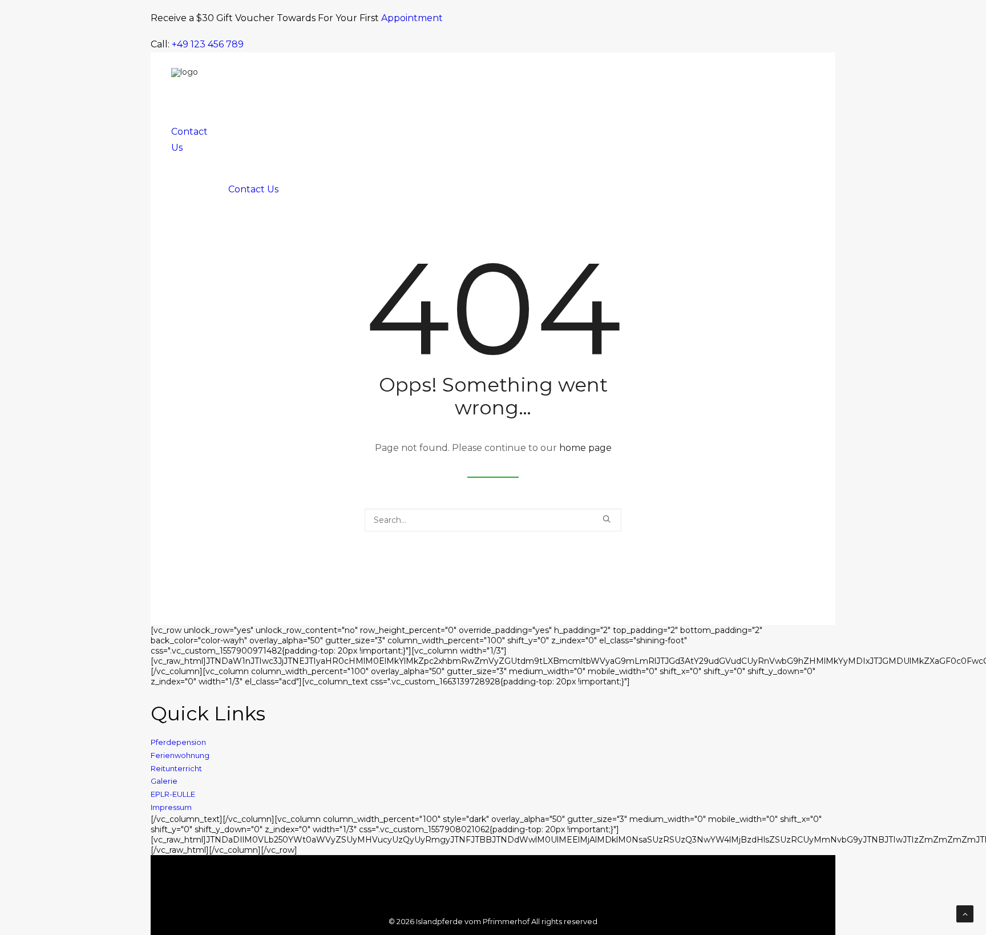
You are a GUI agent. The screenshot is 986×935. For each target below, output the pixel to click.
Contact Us (253, 189)
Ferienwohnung (180, 755)
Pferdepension (178, 742)
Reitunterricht (176, 768)
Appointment (412, 18)
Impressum (171, 807)
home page (585, 447)
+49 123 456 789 (208, 44)
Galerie (164, 780)
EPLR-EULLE (173, 794)
